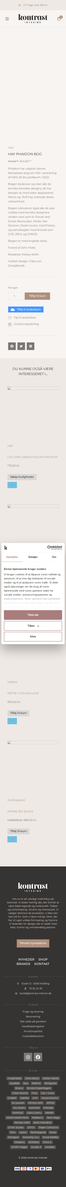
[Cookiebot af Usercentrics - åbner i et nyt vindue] (47, 548)
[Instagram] (28, 1057)
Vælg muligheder (22, 477)
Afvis (33, 636)
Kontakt (41, 964)
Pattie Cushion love (23, 693)
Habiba (12, 682)
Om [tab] (54, 557)
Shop (43, 959)
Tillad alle (33, 614)
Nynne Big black (20, 811)
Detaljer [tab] (33, 557)
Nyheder (26, 959)
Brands (23, 964)
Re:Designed (16, 800)
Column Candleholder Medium (32, 457)
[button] (12, 346)
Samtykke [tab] (12, 557)
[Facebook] (38, 1057)
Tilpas (31, 625)
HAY (11, 147)
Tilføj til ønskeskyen (29, 309)
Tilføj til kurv (37, 296)
